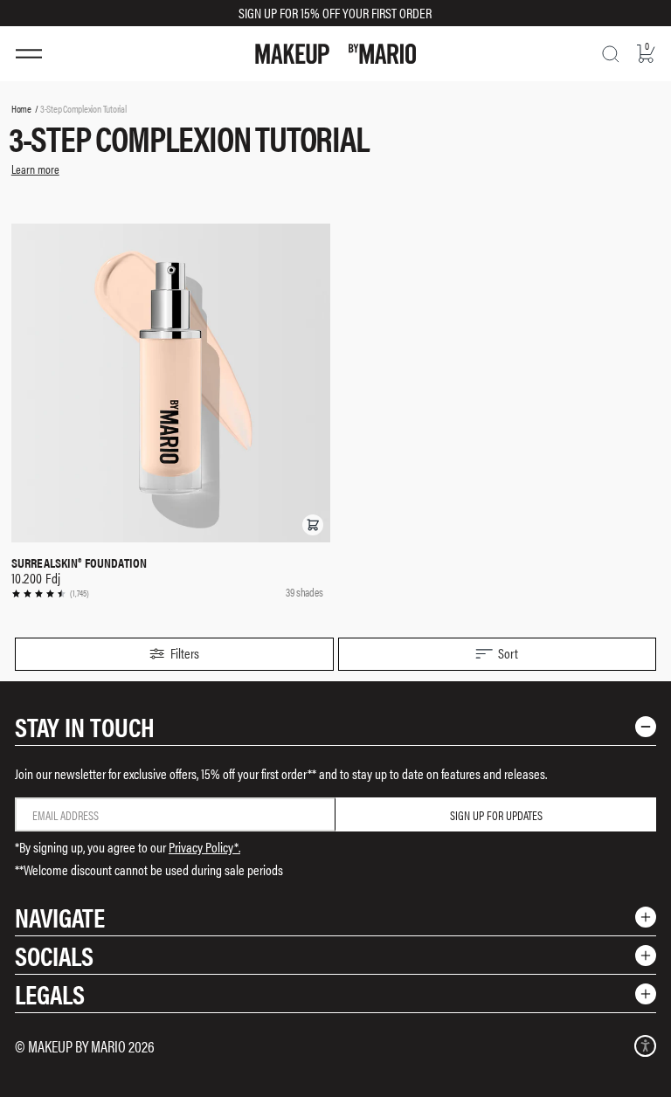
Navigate (60, 916)
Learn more (35, 168)
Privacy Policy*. (204, 847)
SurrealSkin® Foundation (79, 562)
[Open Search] (610, 54)
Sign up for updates (496, 815)
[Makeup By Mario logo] (335, 54)
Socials (54, 955)
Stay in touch (85, 726)
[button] (312, 524)
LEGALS (50, 993)
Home (21, 108)
